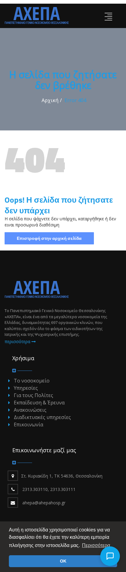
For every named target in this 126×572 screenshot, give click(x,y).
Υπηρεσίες (26, 388)
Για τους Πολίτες (33, 395)
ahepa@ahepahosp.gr (43, 503)
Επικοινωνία (28, 424)
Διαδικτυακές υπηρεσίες (42, 417)
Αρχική (50, 100)
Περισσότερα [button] (96, 545)
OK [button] (63, 561)
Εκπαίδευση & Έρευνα (39, 402)
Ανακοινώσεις (30, 410)
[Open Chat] (110, 556)
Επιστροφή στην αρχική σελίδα (49, 238)
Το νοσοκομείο (32, 380)
